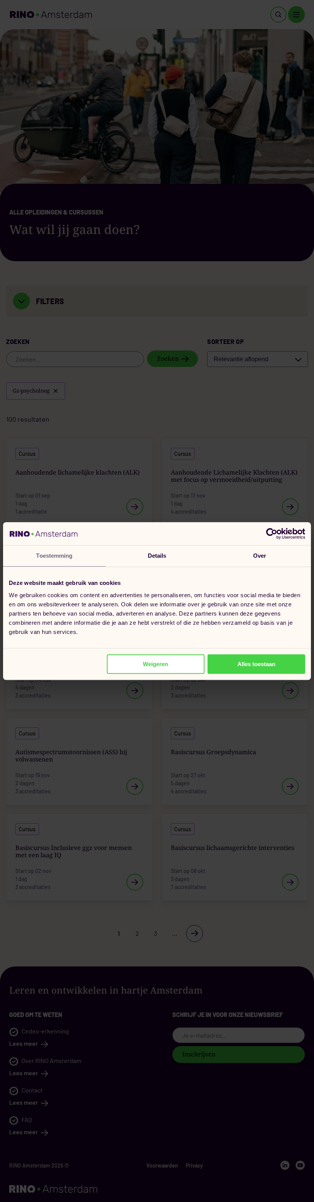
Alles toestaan (256, 664)
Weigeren (155, 664)
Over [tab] (259, 555)
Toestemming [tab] (54, 555)
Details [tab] (157, 555)
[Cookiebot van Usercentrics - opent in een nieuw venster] (271, 533)
